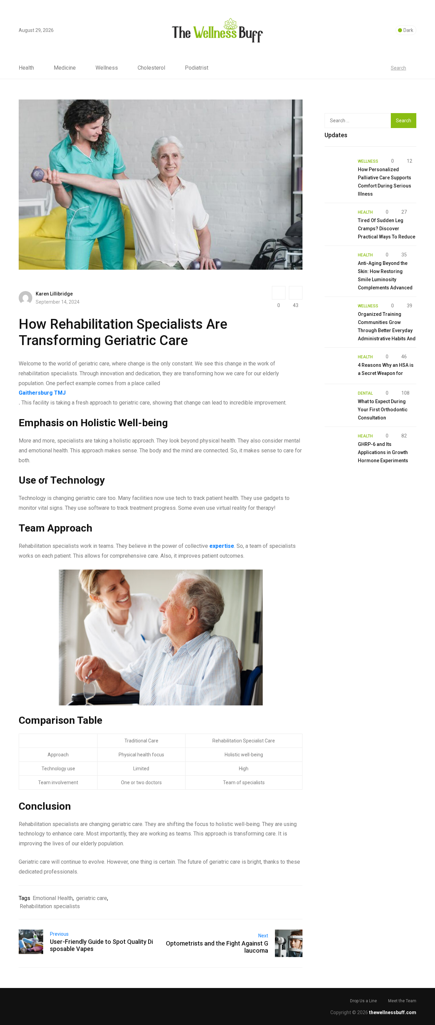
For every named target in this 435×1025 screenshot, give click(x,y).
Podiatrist (196, 68)
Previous (59, 934)
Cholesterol (151, 68)
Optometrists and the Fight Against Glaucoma (217, 947)
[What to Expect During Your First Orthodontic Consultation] (338, 402)
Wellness (106, 68)
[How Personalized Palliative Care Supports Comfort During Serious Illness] (338, 170)
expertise (221, 546)
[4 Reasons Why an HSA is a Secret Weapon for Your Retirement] (338, 366)
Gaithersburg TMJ (42, 393)
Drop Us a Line (363, 1001)
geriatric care (91, 898)
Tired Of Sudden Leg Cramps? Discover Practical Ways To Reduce (386, 228)
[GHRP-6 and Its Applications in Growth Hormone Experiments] (338, 445)
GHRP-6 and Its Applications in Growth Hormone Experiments (383, 452)
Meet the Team (402, 1001)
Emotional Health (53, 898)
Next (263, 935)
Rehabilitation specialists (50, 906)
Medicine (65, 68)
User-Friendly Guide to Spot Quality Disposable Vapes (101, 945)
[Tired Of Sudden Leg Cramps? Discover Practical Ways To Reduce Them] (338, 221)
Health (26, 68)
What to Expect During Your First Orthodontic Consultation (382, 409)
